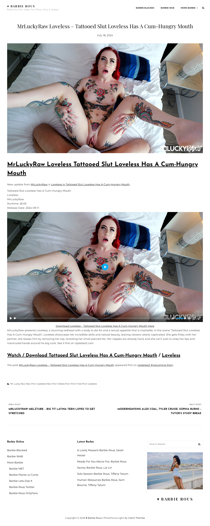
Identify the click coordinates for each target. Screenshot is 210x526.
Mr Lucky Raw (17, 383)
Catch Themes (136, 518)
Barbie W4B (167, 8)
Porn (67, 383)
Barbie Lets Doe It (20, 481)
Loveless (171, 355)
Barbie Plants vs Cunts (23, 474)
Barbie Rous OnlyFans (23, 493)
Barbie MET (16, 468)
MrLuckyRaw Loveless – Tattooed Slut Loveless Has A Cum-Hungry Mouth (66, 365)
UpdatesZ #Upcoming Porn (155, 365)
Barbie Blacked (145, 8)
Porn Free (76, 383)
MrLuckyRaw (39, 184)
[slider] (88, 318)
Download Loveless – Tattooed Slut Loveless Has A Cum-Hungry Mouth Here (105, 326)
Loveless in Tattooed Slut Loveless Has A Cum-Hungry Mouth (90, 184)
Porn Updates (89, 383)
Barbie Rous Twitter (21, 487)
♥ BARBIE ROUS (175, 498)
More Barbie (188, 8)
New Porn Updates (36, 383)
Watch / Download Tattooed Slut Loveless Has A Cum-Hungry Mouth (82, 355)
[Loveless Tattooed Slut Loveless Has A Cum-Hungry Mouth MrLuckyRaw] (105, 98)
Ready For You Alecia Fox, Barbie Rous (101, 461)
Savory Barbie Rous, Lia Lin (94, 467)
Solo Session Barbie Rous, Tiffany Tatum (102, 473)
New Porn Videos (56, 383)
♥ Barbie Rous (21, 6)
